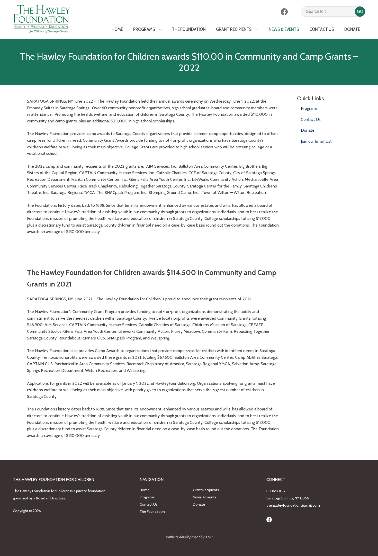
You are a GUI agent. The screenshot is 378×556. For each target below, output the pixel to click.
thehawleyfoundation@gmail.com (293, 505)
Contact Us (321, 29)
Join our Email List (316, 141)
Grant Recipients (234, 29)
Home (117, 29)
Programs (144, 29)
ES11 (209, 537)
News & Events (284, 29)
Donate (352, 29)
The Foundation (189, 29)
